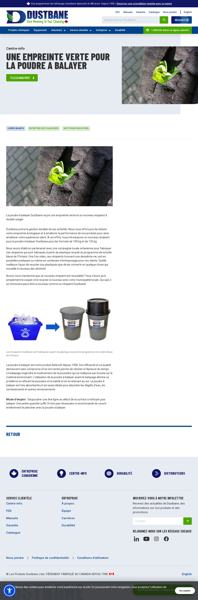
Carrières (68, 518)
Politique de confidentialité (50, 558)
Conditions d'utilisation (92, 558)
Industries (56, 30)
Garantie (140, 12)
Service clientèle (79, 30)
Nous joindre (170, 12)
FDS (117, 12)
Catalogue (154, 12)
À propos (68, 503)
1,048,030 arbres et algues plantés (170, 30)
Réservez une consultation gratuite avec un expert (144, 3)
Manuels (128, 12)
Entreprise (101, 30)
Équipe (66, 511)
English (188, 12)
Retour (13, 434)
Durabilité (120, 30)
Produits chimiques (18, 30)
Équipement (40, 30)
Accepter (185, 590)
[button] (9, 590)
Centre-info (14, 503)
